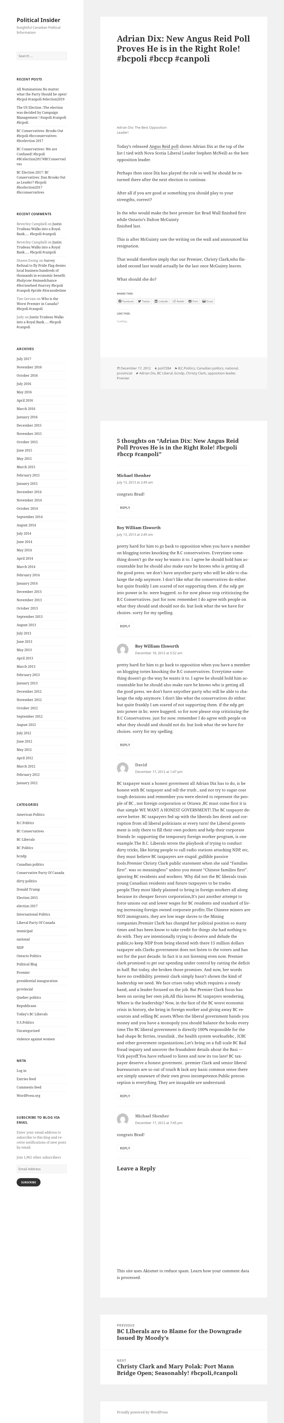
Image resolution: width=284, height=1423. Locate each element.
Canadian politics (30, 864)
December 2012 (29, 691)
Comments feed (29, 1087)
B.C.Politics (25, 823)
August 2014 (26, 525)
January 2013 (27, 683)
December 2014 (29, 492)
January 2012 (27, 783)
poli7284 (164, 368)
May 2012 (24, 749)
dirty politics (27, 881)
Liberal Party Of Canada (36, 922)
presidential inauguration (37, 981)
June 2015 (24, 450)
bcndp (22, 856)
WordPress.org (28, 1095)
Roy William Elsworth (139, 527)
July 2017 (24, 359)
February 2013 (28, 675)
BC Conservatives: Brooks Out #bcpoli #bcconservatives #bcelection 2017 (40, 135)
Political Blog (27, 964)
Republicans (26, 1005)
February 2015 (28, 475)
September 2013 (30, 616)
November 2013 (29, 600)
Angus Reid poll (164, 146)
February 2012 (28, 774)
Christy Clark (196, 373)
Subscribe (28, 1182)
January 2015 (27, 483)
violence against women (36, 1039)
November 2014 (29, 500)
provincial (25, 989)
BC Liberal (165, 373)
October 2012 (27, 708)
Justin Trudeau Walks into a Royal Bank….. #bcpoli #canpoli (39, 229)
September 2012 (30, 716)
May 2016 (24, 392)
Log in (21, 1070)
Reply (125, 507)
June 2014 (24, 541)
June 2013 (24, 641)
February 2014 (28, 575)
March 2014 (26, 566)
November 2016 (29, 367)
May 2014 (24, 550)
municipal (25, 931)
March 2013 (26, 666)
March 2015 (26, 467)
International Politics (33, 914)
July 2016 (24, 383)
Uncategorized (28, 1030)
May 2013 (24, 650)
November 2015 (29, 433)
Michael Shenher (134, 475)
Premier (23, 972)
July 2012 (24, 733)
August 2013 (26, 625)
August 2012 (26, 724)
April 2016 (25, 400)
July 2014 (24, 533)
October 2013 (27, 608)
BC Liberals (26, 839)
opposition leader (221, 373)
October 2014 (27, 508)
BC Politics (25, 847)
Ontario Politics (29, 956)
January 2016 (27, 417)
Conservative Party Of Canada (40, 872)
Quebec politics (29, 997)
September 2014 (30, 517)
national (23, 939)
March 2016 (26, 408)
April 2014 (25, 558)
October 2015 (27, 442)
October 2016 (27, 375)
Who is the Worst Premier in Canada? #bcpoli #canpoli (38, 303)
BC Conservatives (30, 831)
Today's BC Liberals (32, 1014)
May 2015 (24, 458)
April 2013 (25, 658)
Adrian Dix (147, 373)
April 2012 (25, 758)
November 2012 (29, 699)
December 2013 (29, 591)
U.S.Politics (25, 1022)
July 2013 (24, 633)
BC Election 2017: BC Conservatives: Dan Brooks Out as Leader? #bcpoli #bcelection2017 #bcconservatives (41, 182)
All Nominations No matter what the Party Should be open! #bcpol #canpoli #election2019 (42, 94)
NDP (20, 947)
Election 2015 (27, 897)
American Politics (30, 814)
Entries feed (26, 1079)
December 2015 (29, 425)
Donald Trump (28, 889)
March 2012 (26, 766)
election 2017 (27, 906)
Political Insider (38, 20)
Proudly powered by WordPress (142, 1412)
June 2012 (24, 741)
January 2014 (27, 583)
